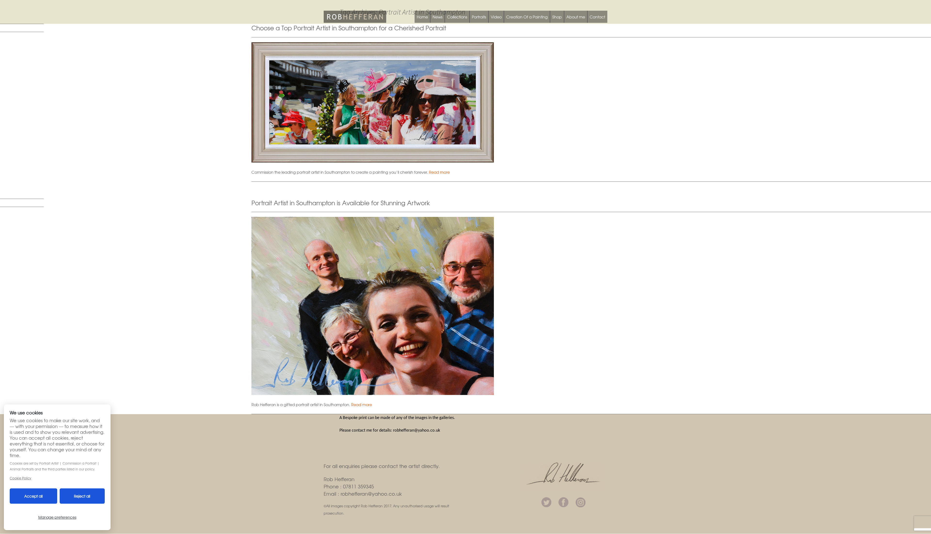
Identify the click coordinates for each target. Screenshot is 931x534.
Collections (457, 17)
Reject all (82, 496)
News (437, 17)
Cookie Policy (20, 478)
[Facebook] (563, 501)
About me (575, 17)
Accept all (33, 496)
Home (422, 17)
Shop (557, 17)
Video (496, 17)
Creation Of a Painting (527, 17)
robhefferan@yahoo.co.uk (371, 493)
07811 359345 (358, 486)
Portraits (479, 17)
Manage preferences (57, 517)
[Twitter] (546, 501)
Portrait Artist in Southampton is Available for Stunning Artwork (340, 202)
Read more (439, 172)
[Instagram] (581, 501)
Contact (597, 17)
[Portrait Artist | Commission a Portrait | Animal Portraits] (355, 16)
